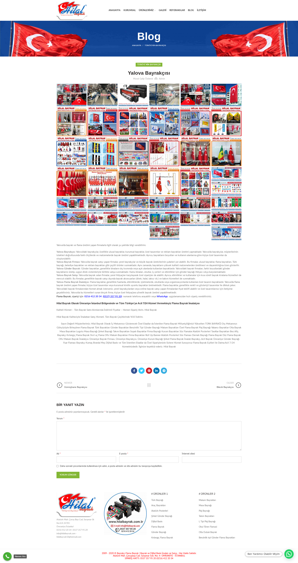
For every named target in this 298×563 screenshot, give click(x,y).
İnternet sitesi (188, 454)
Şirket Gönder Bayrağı (161, 516)
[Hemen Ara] (7, 556)
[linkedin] (156, 371)
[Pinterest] (149, 371)
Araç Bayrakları (158, 505)
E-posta (123, 453)
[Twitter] (141, 371)
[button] (289, 554)
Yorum (60, 418)
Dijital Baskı (156, 522)
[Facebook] (134, 371)
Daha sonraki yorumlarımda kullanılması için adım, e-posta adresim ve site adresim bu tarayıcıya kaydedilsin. (111, 466)
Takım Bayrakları (206, 516)
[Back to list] (149, 385)
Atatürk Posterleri (159, 511)
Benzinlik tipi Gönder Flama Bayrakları (217, 538)
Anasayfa (136, 45)
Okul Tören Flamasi (208, 527)
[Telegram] (164, 371)
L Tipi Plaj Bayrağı (207, 522)
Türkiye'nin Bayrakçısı (155, 45)
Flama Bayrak (157, 527)
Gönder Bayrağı (158, 532)
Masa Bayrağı (205, 505)
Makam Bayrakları (207, 500)
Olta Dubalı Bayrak (208, 532)
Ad (58, 453)
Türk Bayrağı (157, 500)
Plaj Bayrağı (204, 511)
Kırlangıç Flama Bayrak (162, 538)
